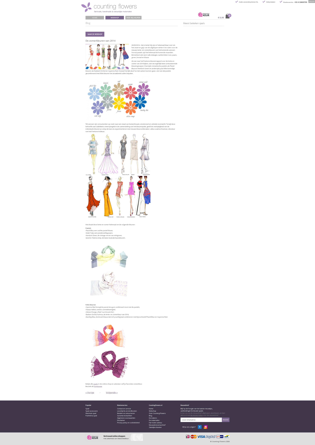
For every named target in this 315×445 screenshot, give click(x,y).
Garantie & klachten (124, 416)
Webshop (115, 17)
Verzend (225, 420)
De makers (153, 418)
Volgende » (112, 392)
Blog (150, 416)
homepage (98, 386)
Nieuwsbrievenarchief (157, 425)
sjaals (95, 384)
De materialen (154, 420)
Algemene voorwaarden (126, 418)
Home (94, 17)
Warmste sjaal (91, 413)
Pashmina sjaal (91, 416)
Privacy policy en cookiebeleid (128, 423)
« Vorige (90, 392)
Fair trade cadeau (155, 423)
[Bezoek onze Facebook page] (200, 427)
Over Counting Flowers (157, 413)
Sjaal (87, 409)
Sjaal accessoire (92, 411)
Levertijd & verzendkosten (127, 411)
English (311, 1)
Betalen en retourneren (126, 413)
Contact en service (124, 409)
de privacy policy (196, 415)
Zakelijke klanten (155, 427)
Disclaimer (121, 420)
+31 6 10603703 (300, 2)
